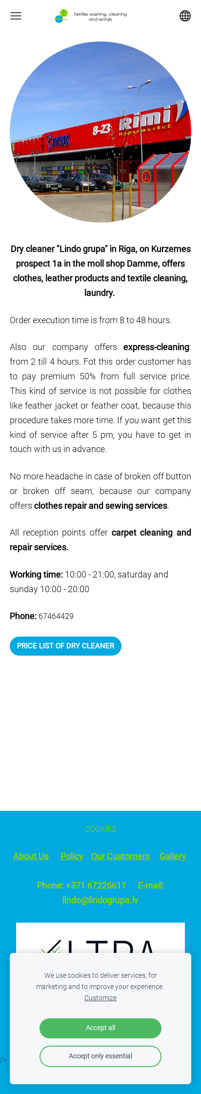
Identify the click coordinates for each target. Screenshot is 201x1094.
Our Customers (120, 856)
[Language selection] (185, 15)
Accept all (100, 1028)
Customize (100, 998)
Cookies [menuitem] (100, 829)
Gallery (173, 856)
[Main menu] (15, 15)
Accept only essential (100, 1056)
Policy (71, 856)
